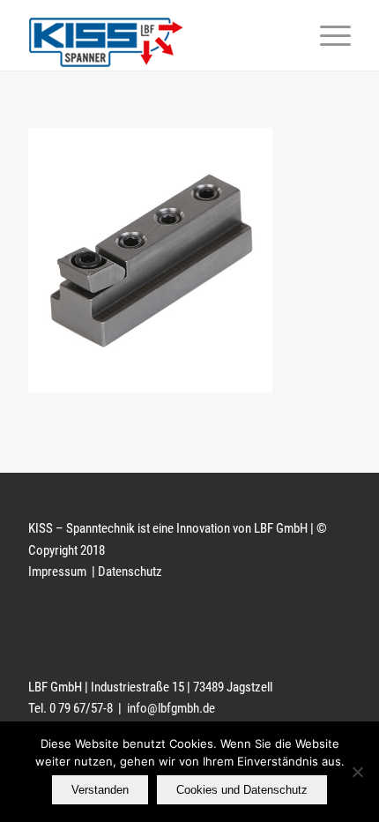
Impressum (58, 571)
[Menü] (326, 35)
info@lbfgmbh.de (171, 708)
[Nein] (357, 772)
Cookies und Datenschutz (242, 789)
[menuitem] (326, 35)
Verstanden (100, 789)
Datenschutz (130, 571)
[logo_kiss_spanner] (157, 35)
